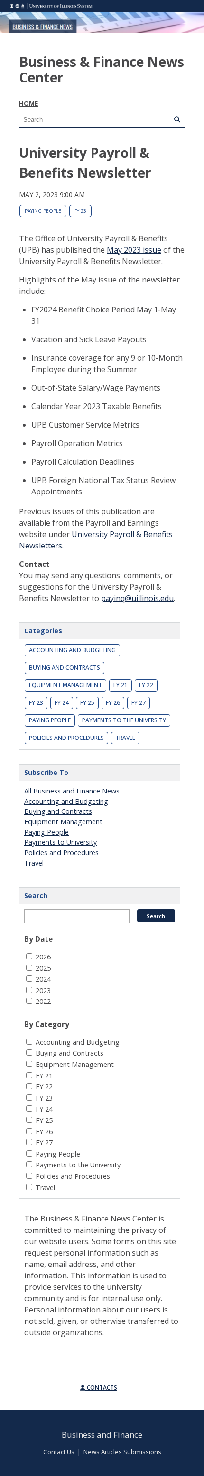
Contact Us (58, 1452)
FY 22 (146, 685)
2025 (43, 968)
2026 (43, 956)
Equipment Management (65, 685)
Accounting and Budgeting (72, 650)
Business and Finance (102, 1434)
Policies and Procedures (66, 738)
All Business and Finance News (72, 790)
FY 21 (120, 685)
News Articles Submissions (122, 1452)
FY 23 (80, 211)
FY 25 (87, 703)
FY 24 (62, 703)
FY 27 (138, 703)
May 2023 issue (134, 250)
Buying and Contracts (64, 668)
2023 (43, 990)
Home (28, 103)
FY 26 (113, 703)
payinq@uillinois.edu (137, 598)
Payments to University (60, 842)
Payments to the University (124, 720)
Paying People (43, 211)
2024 (43, 979)
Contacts (101, 1388)
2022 (43, 1001)
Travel (125, 738)
